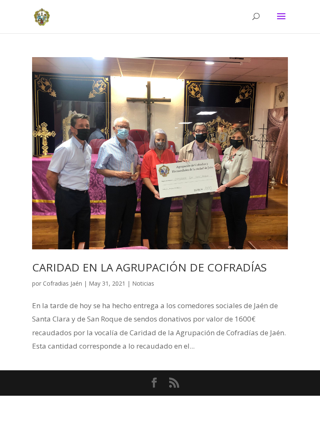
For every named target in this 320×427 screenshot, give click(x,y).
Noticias (143, 283)
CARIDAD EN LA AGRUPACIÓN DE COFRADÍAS (149, 267)
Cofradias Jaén (62, 283)
